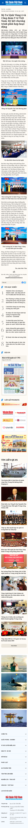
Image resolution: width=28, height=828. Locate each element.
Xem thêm (14, 645)
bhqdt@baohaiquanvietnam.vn (14, 277)
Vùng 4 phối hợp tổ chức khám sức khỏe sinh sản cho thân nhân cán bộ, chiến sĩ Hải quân (13, 595)
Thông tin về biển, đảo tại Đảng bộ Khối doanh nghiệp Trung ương (12, 618)
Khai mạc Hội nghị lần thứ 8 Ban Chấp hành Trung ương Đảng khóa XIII (13, 550)
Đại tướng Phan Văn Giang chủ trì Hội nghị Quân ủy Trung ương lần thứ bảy (13, 572)
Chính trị (4, 734)
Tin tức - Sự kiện (5, 9)
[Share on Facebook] (22, 282)
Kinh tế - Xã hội (6, 751)
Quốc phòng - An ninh (8, 739)
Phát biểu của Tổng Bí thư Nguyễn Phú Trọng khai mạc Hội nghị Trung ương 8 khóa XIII (13, 506)
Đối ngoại (4, 757)
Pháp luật (4, 762)
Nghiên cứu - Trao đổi (8, 779)
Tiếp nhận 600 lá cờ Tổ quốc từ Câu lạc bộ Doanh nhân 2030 (13, 640)
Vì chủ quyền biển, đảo (8, 745)
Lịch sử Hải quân (6, 791)
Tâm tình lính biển (7, 774)
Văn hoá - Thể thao (7, 785)
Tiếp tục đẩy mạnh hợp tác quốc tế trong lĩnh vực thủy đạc (12, 528)
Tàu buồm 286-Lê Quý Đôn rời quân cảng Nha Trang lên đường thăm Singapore (12, 482)
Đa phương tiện (6, 768)
